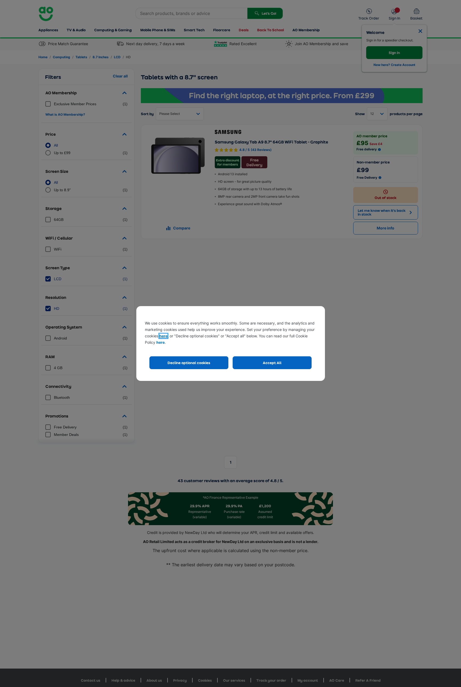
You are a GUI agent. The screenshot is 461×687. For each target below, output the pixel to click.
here (163, 336)
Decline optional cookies (189, 362)
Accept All (272, 362)
